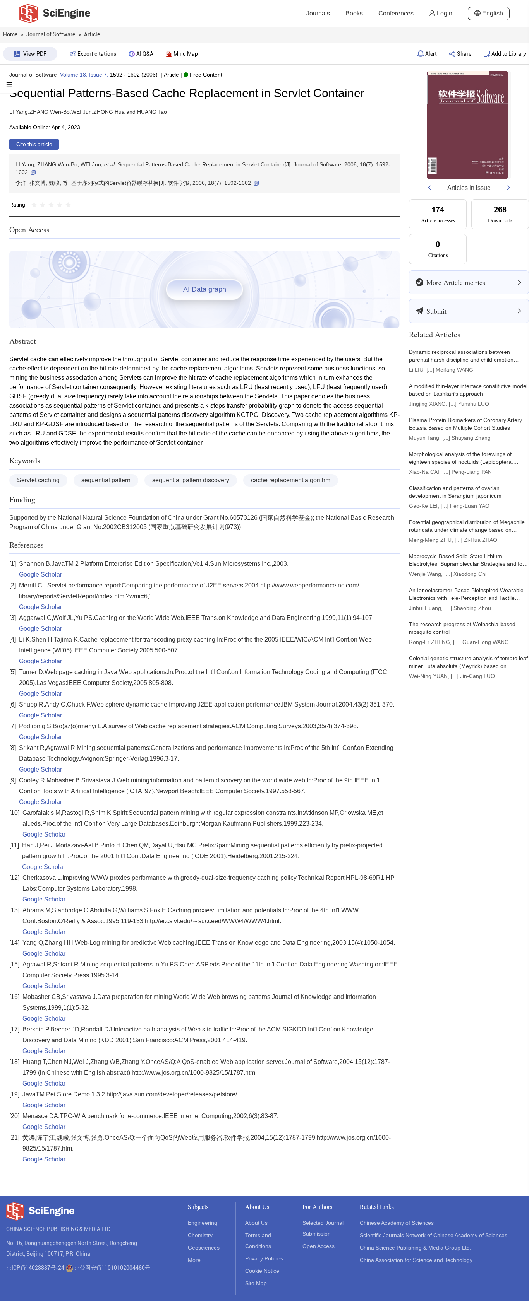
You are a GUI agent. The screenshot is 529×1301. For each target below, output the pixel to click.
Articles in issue (469, 187)
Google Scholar (40, 574)
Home (10, 34)
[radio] (34, 204)
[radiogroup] (51, 204)
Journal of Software (33, 75)
